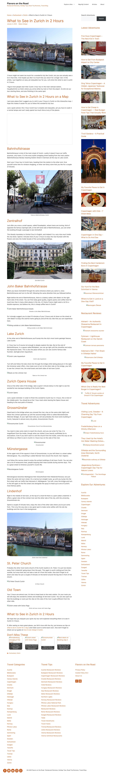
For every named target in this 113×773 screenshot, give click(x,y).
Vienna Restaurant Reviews (51, 733)
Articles (94, 4)
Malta (83, 543)
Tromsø (84, 576)
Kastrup (84, 531)
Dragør (83, 513)
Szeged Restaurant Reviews (51, 715)
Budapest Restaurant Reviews (52, 673)
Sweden (84, 561)
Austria (83, 492)
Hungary (84, 525)
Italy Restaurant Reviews (50, 691)
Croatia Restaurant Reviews (51, 679)
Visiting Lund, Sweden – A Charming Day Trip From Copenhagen (92, 414)
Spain (83, 558)
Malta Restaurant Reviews (50, 694)
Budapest (84, 498)
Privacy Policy (80, 670)
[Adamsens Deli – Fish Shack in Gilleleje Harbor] (93, 357)
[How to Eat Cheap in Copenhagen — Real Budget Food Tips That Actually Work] (93, 128)
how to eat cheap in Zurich (33, 630)
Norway (84, 546)
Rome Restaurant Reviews (50, 712)
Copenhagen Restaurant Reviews (53, 676)
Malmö (83, 540)
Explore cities (68, 4)
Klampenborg (86, 534)
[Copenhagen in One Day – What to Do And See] (93, 257)
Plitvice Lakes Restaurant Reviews (53, 706)
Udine (83, 579)
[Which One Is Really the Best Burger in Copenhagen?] (93, 395)
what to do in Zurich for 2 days (18, 628)
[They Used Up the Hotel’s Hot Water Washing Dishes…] (93, 445)
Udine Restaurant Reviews (50, 730)
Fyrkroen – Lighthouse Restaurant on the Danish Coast (91, 339)
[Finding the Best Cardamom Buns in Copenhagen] (93, 281)
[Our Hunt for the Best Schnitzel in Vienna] (94, 293)
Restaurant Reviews (48, 709)
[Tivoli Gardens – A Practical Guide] (93, 182)
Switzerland (17, 15)
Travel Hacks (45, 724)
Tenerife (84, 570)
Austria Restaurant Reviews (51, 670)
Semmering (85, 555)
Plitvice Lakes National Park (51, 703)
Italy (82, 528)
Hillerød (84, 522)
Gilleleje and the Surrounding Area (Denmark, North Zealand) (93, 453)
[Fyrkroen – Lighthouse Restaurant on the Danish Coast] (93, 345)
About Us (78, 676)
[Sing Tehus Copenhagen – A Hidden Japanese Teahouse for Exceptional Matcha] (93, 102)
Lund (83, 537)
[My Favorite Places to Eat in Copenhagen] (93, 205)
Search (101, 18)
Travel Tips (85, 573)
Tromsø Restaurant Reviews (51, 727)
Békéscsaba (85, 495)
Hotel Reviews (46, 685)
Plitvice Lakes (86, 549)
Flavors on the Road (18, 3)
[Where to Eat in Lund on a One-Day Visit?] (93, 305)
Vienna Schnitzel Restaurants (51, 736)
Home (9, 15)
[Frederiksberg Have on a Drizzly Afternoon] (93, 433)
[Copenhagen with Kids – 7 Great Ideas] (93, 229)
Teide (43, 718)
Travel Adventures (47, 721)
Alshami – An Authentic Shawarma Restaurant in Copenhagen (91, 324)
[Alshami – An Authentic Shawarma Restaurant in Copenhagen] (93, 331)
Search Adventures (88, 15)
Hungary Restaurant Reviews (51, 688)
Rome (83, 552)
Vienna (83, 582)
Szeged (84, 567)
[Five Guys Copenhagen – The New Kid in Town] (93, 54)
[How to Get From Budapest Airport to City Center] (93, 78)
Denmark (84, 510)
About (102, 4)
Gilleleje (84, 516)
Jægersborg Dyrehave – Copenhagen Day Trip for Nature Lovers (91, 467)
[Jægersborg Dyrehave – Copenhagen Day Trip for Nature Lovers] (93, 476)
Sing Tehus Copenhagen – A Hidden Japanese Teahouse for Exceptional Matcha (93, 86)
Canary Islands (86, 501)
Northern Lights (46, 697)
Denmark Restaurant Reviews (51, 682)
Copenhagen (85, 504)
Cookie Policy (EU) (81, 673)
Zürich (25, 15)
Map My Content (83, 4)
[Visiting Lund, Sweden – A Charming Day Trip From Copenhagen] (93, 421)
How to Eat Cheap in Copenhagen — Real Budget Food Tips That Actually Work (93, 110)
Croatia (83, 507)
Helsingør (84, 519)
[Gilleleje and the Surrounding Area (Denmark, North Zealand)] (93, 459)
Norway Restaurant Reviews (51, 700)
